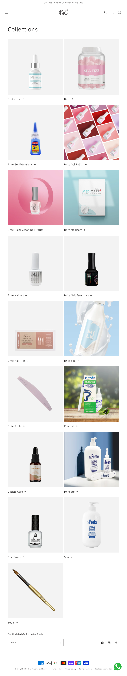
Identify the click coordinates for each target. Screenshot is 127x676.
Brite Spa (70, 360)
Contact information (103, 669)
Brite (67, 99)
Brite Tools (14, 426)
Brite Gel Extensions (20, 164)
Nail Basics (14, 557)
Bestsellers (14, 99)
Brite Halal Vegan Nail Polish (26, 230)
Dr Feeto (69, 491)
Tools (11, 622)
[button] (6, 12)
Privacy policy (70, 669)
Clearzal (69, 426)
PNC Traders (26, 669)
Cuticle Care (15, 491)
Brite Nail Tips (16, 360)
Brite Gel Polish (73, 164)
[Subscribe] (60, 642)
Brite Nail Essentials (76, 295)
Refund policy (55, 669)
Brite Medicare (73, 230)
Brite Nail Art (16, 295)
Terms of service (85, 669)
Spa (66, 557)
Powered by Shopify (40, 669)
